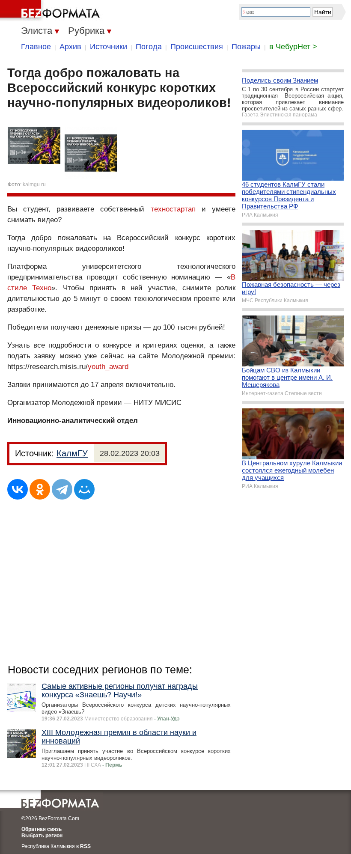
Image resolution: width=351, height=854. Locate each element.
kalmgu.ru (34, 184)
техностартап (173, 209)
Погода (149, 46)
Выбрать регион (41, 836)
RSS (85, 846)
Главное (36, 46)
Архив (70, 46)
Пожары (246, 46)
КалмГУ (72, 453)
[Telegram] (62, 489)
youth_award (108, 367)
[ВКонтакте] (17, 489)
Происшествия (196, 46)
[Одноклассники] (40, 489)
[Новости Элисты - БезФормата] (51, 10)
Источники (108, 46)
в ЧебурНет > (293, 46)
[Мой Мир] (84, 489)
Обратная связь (41, 829)
